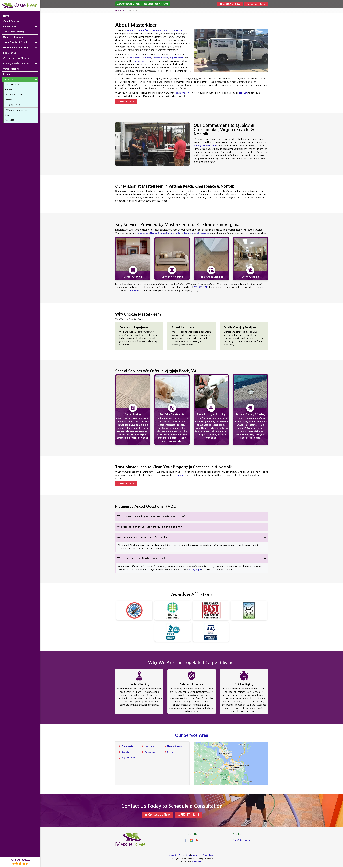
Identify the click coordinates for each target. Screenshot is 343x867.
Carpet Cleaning (11, 21)
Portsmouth (150, 752)
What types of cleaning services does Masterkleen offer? (151, 516)
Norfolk (164, 58)
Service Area (184, 855)
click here (243, 93)
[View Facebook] (186, 840)
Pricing (6, 74)
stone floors (178, 30)
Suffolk (156, 58)
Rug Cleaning (9, 53)
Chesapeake (134, 58)
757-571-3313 (257, 4)
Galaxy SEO (197, 861)
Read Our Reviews (20, 860)
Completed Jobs (12, 84)
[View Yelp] (197, 840)
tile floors (146, 30)
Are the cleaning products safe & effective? (143, 537)
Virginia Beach (176, 58)
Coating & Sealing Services (16, 63)
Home (120, 11)
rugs (138, 30)
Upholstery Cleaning (13, 37)
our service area (141, 61)
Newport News (157, 233)
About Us (173, 855)
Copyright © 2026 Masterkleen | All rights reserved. (193, 859)
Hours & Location (12, 105)
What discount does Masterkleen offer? (141, 558)
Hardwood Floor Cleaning (15, 48)
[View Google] (191, 840)
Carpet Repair (9, 26)
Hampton (146, 58)
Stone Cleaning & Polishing (16, 42)
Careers (8, 100)
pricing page (194, 570)
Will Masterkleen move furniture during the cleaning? (149, 527)
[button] (36, 21)
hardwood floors (160, 30)
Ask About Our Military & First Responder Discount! (142, 4)
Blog (7, 115)
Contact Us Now (231, 4)
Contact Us (196, 855)
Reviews (8, 90)
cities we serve (183, 93)
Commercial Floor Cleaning (16, 58)
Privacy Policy (208, 855)
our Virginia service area (205, 146)
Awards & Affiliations (14, 95)
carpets (131, 30)
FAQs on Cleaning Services (16, 110)
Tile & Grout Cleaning (13, 32)
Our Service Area (191, 735)
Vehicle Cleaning (11, 69)
